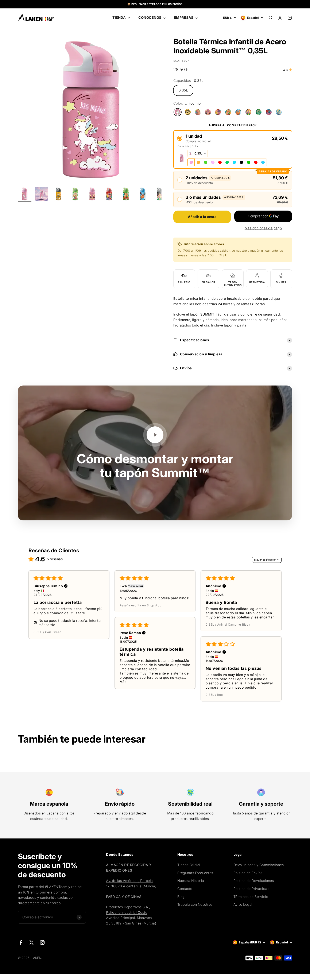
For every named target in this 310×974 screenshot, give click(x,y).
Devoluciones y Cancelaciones (258, 865)
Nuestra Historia (190, 881)
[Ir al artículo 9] (159, 194)
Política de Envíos (248, 873)
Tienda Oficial (188, 865)
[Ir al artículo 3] (58, 194)
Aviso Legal (242, 904)
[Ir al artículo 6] (109, 194)
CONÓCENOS (149, 17)
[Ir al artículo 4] (75, 194)
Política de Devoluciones (253, 881)
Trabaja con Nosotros (195, 904)
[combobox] (197, 153)
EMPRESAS (183, 17)
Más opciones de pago (263, 228)
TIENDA (119, 17)
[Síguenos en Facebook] (21, 942)
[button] (233, 138)
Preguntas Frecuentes (195, 873)
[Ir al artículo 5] (92, 194)
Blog (181, 897)
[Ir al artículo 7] (126, 194)
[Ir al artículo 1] (24, 194)
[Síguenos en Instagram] (42, 942)
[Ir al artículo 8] (143, 194)
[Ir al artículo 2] (41, 194)
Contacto (184, 889)
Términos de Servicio (250, 897)
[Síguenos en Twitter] (31, 942)
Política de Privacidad (251, 889)
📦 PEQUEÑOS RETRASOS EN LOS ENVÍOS (155, 4)
